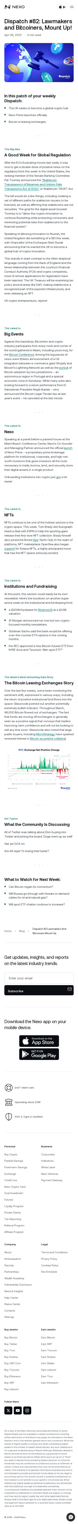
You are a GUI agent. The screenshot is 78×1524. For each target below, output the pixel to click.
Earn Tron (47, 1376)
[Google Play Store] (39, 1054)
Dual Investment (13, 1193)
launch (68, 448)
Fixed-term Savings (15, 1167)
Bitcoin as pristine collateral (48, 738)
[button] (70, 1517)
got (58, 477)
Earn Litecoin (48, 1369)
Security (9, 1265)
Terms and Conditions (54, 1252)
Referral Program (14, 1225)
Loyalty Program (14, 1206)
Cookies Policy (49, 1265)
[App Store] (39, 1041)
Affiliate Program (14, 1231)
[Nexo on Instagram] (27, 1410)
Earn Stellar (47, 1363)
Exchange (10, 1173)
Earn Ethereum (49, 1382)
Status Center (12, 1304)
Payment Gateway (51, 1180)
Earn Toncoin (49, 1350)
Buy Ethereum (12, 1376)
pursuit (63, 367)
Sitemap (9, 1316)
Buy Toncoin (11, 1369)
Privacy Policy (49, 1258)
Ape (35, 540)
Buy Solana (11, 1356)
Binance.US (45, 610)
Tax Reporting (12, 1219)
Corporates (48, 1154)
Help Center (11, 1297)
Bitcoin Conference (21, 354)
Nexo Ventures (49, 1173)
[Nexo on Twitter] (8, 1410)
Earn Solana (48, 1356)
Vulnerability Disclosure (18, 1284)
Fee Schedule (49, 1271)
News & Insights (13, 1291)
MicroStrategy (45, 734)
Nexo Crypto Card (15, 1186)
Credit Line (10, 1180)
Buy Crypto (10, 1154)
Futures (8, 1199)
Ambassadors (12, 1258)
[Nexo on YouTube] (18, 1410)
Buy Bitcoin (10, 1337)
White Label (48, 1167)
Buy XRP (9, 1382)
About (7, 1252)
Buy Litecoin (11, 1389)
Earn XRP (46, 1344)
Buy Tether (10, 1344)
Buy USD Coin (12, 1363)
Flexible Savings (13, 1160)
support (9, 548)
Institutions (47, 1160)
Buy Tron (9, 1350)
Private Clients (12, 1212)
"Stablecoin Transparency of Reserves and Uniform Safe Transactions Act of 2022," (33, 184)
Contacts (9, 1310)
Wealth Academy (14, 1278)
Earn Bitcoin (48, 1337)
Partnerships (11, 1271)
